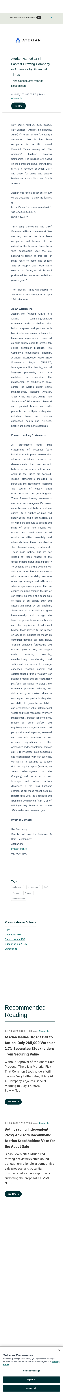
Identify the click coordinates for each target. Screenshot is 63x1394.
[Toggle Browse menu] (51, 17)
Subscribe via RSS (15, 939)
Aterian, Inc (17, 98)
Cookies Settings (31, 1371)
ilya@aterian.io (19, 848)
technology (17, 887)
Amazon (28, 893)
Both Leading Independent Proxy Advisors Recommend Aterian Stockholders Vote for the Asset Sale (30, 1138)
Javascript (11, 948)
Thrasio (16, 893)
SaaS (46, 887)
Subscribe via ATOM (16, 944)
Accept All (31, 1388)
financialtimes (19, 898)
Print (7, 929)
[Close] (59, 1350)
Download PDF (13, 934)
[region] (31, 1370)
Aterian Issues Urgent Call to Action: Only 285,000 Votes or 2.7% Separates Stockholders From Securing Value (30, 1046)
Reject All (31, 1379)
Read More (13, 1101)
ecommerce (33, 887)
